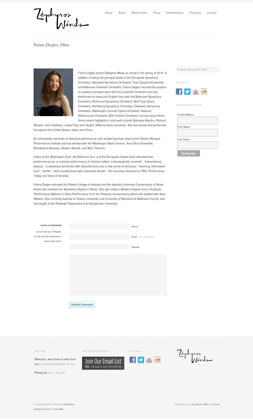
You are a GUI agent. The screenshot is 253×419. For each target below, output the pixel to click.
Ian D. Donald (56, 372)
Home (108, 12)
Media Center (139, 12)
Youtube (215, 404)
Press (156, 12)
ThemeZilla (58, 408)
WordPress (69, 404)
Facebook (197, 404)
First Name (183, 126)
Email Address (185, 114)
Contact (211, 12)
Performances (174, 12)
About (122, 12)
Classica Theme (41, 408)
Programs (195, 12)
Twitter (206, 404)
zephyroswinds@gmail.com (58, 364)
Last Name (183, 139)
